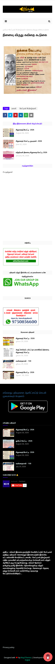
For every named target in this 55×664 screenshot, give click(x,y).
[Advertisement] (27, 518)
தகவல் (14, 108)
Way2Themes (26, 657)
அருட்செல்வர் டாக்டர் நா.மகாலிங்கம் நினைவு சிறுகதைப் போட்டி (32, 351)
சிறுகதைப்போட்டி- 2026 (25, 129)
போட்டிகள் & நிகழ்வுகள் (17, 29)
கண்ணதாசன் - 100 (23, 361)
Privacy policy (8, 647)
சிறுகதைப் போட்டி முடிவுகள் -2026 (29, 141)
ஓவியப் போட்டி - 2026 (24, 441)
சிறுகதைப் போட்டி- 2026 (25, 338)
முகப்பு (5, 29)
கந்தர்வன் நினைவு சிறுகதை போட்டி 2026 (31, 152)
